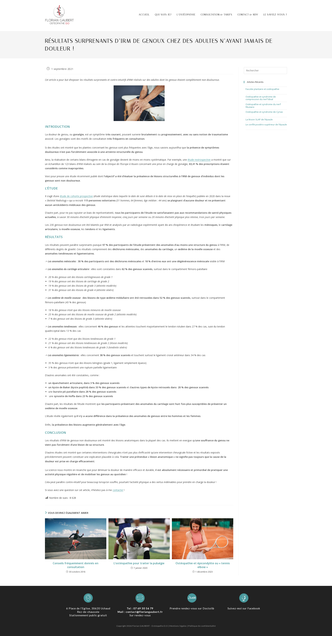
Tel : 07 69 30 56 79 (140, 608)
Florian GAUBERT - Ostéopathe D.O (150, 626)
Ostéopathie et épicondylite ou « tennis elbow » (203, 565)
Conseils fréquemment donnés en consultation (75, 565)
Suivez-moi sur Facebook (244, 608)
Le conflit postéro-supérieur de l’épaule (266, 124)
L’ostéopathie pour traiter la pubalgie (139, 563)
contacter (118, 490)
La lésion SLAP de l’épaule (259, 119)
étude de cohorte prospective (76, 196)
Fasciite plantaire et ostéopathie (262, 89)
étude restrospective (199, 159)
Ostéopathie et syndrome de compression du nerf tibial (261, 98)
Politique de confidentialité (202, 626)
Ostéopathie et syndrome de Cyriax (264, 111)
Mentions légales (178, 626)
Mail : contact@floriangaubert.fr (140, 611)
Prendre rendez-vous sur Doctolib (192, 608)
